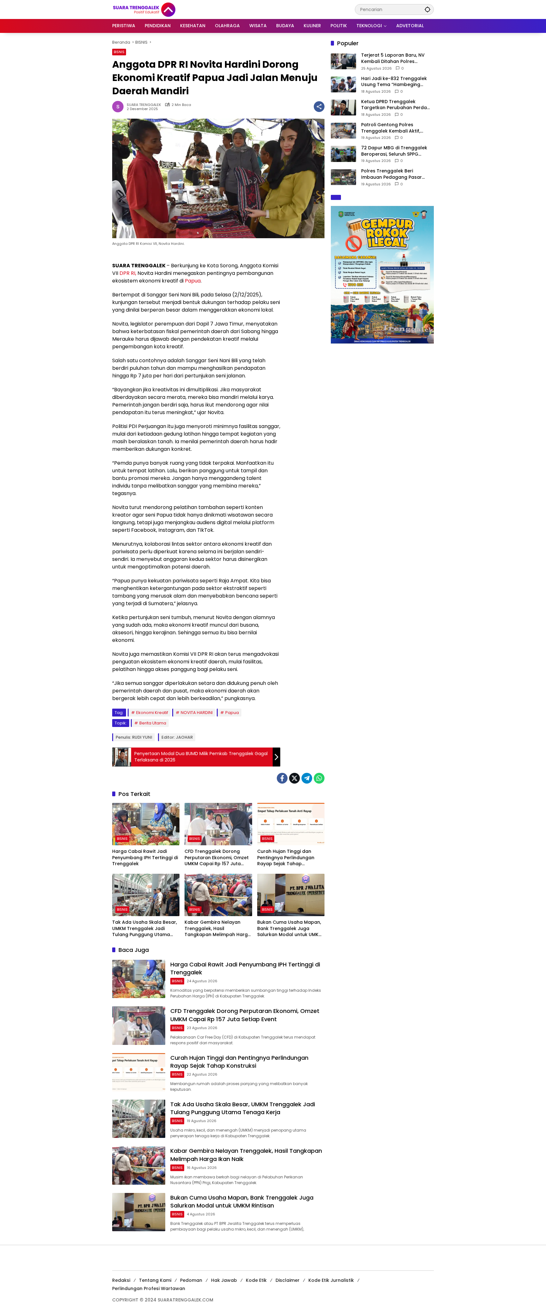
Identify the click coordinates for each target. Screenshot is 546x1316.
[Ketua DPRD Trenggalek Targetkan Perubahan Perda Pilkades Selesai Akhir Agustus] (343, 107)
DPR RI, (127, 273)
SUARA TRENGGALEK (144, 105)
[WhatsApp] (319, 778)
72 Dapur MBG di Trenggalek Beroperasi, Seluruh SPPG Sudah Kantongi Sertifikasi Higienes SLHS (394, 151)
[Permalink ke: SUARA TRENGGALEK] (119, 106)
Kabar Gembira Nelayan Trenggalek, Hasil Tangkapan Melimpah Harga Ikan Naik (218, 928)
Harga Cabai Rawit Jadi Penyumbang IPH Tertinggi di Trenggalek (145, 857)
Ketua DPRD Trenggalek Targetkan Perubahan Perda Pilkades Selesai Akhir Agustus (395, 105)
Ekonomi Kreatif (152, 713)
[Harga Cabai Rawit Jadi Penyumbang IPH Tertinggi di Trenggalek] (145, 824)
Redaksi (121, 1280)
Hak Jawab (224, 1280)
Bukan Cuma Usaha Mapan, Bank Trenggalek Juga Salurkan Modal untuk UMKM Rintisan (289, 928)
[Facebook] (282, 778)
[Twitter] (294, 778)
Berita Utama (152, 723)
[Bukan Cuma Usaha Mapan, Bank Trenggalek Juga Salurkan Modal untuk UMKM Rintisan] (291, 895)
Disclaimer (288, 1280)
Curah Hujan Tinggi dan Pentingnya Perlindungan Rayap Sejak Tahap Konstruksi (285, 857)
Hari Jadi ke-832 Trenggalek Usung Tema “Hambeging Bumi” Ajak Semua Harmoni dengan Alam (394, 81)
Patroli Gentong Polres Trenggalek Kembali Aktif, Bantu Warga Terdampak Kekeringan (390, 128)
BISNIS (119, 51)
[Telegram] (306, 778)
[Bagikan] (319, 106)
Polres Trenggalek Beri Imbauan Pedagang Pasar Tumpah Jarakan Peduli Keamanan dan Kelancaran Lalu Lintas (393, 174)
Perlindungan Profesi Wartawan (148, 1288)
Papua (193, 280)
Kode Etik (256, 1280)
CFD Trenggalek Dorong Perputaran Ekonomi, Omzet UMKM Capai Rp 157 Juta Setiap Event (217, 857)
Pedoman (191, 1280)
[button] (427, 9)
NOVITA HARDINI (197, 713)
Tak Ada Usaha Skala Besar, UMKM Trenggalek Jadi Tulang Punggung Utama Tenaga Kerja (144, 928)
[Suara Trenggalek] (155, 9)
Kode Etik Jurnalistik (331, 1280)
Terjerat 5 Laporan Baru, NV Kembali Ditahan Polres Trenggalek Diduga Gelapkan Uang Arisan (395, 58)
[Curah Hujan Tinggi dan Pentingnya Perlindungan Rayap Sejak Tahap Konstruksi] (291, 824)
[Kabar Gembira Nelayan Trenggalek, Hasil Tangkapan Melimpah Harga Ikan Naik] (218, 895)
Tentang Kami (155, 1280)
